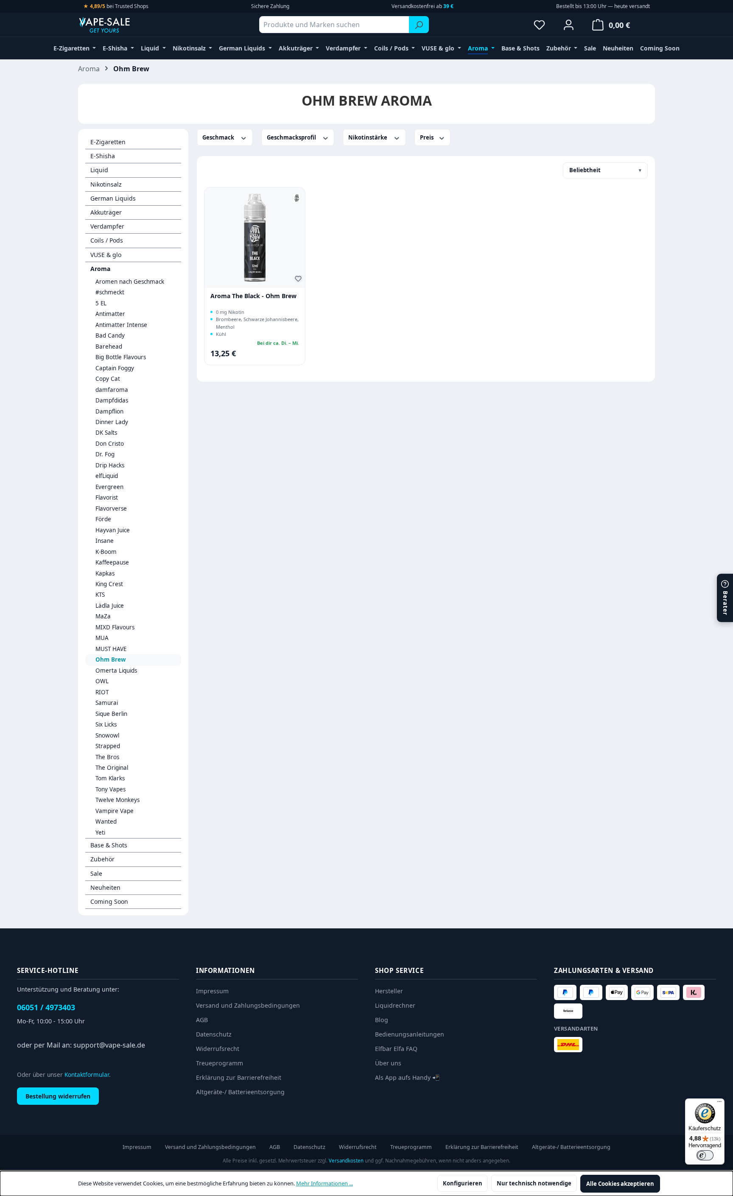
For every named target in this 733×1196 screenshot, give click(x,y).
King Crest (109, 584)
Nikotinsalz (106, 184)
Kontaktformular (86, 1074)
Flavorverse (111, 508)
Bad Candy (110, 335)
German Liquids (113, 198)
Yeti (100, 832)
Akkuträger (106, 212)
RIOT (102, 692)
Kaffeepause (112, 562)
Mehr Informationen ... (324, 1183)
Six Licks (106, 724)
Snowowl (107, 735)
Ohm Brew (110, 659)
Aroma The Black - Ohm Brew (253, 296)
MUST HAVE (110, 649)
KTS (100, 594)
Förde (103, 519)
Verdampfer (107, 226)
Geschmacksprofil (292, 137)
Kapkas (105, 573)
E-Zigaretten (108, 142)
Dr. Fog (105, 454)
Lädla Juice (109, 605)
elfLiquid (106, 476)
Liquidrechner (395, 1005)
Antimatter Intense (121, 325)
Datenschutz (214, 1034)
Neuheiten (105, 887)
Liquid (99, 170)
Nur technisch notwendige (534, 1183)
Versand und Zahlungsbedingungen (248, 1005)
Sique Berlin (111, 714)
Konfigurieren (462, 1183)
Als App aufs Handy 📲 (407, 1077)
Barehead (108, 346)
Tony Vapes (110, 789)
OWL (102, 681)
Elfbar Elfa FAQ (396, 1049)
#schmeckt (109, 292)
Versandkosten (346, 1160)
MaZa (103, 616)
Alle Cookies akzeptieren (620, 1184)
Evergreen (109, 487)
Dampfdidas (111, 400)
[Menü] (719, 1103)
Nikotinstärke (368, 137)
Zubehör (102, 859)
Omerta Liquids (116, 670)
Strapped (107, 746)
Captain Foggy (114, 368)
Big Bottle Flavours (120, 357)
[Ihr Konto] (568, 24)
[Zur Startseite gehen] (120, 24)
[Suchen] (419, 24)
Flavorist (106, 497)
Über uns (388, 1063)
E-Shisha (102, 156)
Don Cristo (109, 443)
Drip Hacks (109, 465)
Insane (104, 541)
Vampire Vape (114, 811)
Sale (96, 873)
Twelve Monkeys (117, 800)
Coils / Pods (106, 240)
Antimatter (110, 314)
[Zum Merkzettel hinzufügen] (299, 280)
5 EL (100, 303)
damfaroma (111, 390)
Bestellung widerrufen (57, 1096)
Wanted (106, 821)
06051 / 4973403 (46, 1007)
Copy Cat (107, 379)
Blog (381, 1020)
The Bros (107, 757)
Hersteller (389, 991)
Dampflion (109, 411)
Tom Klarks (110, 778)
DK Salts (106, 432)
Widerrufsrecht (217, 1049)
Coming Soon (109, 901)
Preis (427, 137)
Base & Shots (108, 845)
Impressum (212, 991)
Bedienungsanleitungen (409, 1034)
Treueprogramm (219, 1063)
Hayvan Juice (112, 530)
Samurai (106, 703)
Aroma (100, 269)
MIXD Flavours (114, 627)
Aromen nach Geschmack (129, 281)
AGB (202, 1020)
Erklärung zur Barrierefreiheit (238, 1077)
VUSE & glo (105, 255)
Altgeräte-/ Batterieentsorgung (240, 1092)
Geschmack (218, 137)
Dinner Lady (111, 422)
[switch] (705, 1155)
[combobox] (334, 24)
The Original (111, 767)
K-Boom (106, 552)
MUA (102, 638)
